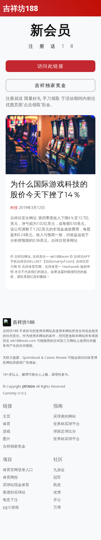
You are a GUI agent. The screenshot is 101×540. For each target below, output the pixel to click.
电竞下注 (10, 499)
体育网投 (10, 477)
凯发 (57, 484)
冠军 (57, 477)
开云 (57, 499)
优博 (57, 492)
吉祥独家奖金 (50, 85)
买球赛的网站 (64, 416)
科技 (14, 207)
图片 (6, 438)
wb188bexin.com (23, 340)
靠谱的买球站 (14, 492)
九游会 (59, 469)
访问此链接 (50, 66)
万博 (57, 507)
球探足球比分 (64, 431)
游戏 (6, 431)
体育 (6, 423)
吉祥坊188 (20, 8)
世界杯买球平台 (66, 423)
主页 (6, 416)
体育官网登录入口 (18, 469)
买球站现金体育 (16, 484)
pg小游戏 (11, 507)
